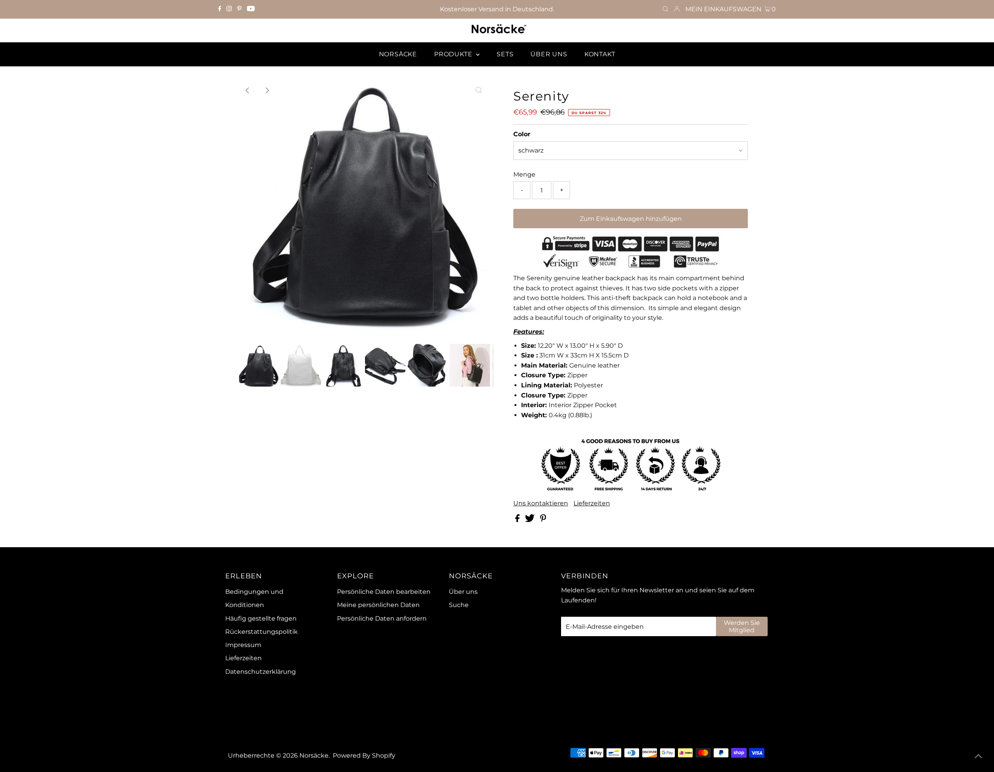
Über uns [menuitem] (548, 54)
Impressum (243, 645)
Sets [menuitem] (505, 54)
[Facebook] (219, 9)
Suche (459, 605)
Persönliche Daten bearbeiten (384, 591)
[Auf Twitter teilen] (530, 520)
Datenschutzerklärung (260, 671)
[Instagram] (229, 9)
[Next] (267, 90)
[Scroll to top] (978, 756)
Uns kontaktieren (540, 503)
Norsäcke (313, 755)
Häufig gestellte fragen (261, 618)
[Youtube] (251, 9)
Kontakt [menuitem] (599, 54)
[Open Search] (665, 9)
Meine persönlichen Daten (378, 605)
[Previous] (248, 90)
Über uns (463, 591)
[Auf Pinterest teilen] (543, 520)
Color (521, 134)
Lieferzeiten (591, 503)
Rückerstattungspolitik (261, 631)
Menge (524, 174)
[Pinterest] (239, 9)
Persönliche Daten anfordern (382, 618)
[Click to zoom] (478, 90)
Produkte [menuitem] (454, 54)
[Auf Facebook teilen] (518, 520)
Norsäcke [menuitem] (398, 54)
